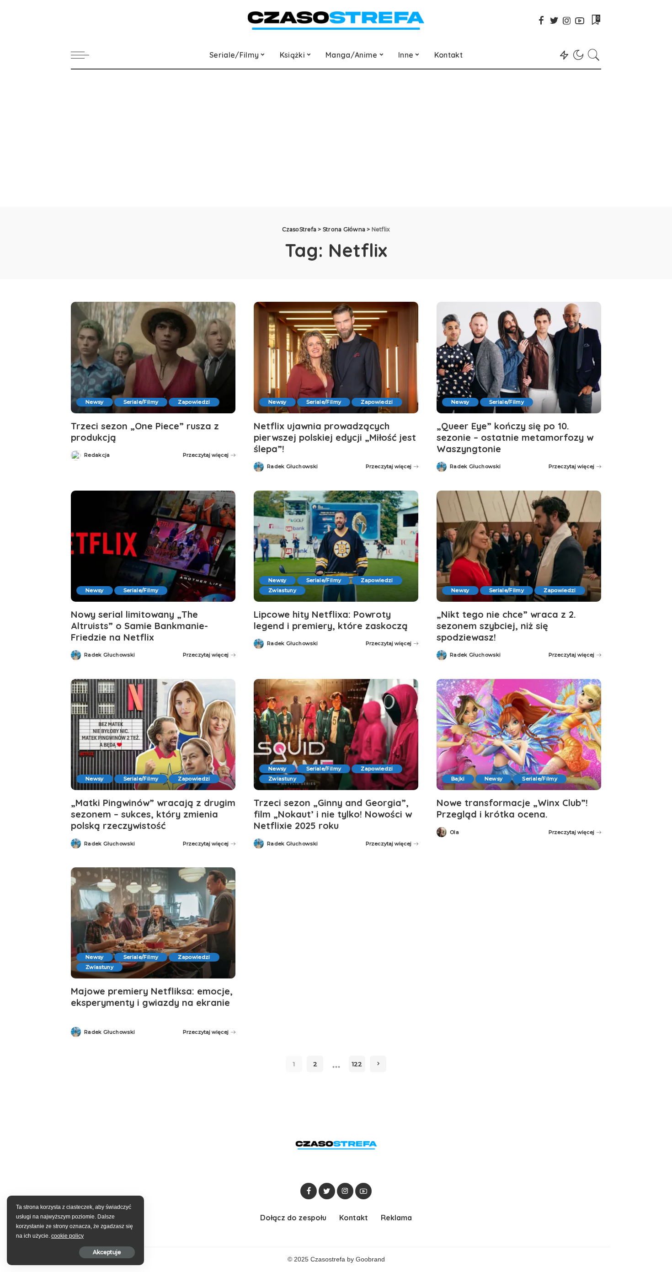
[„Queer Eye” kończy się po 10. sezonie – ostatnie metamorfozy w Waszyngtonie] (519, 357)
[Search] (594, 55)
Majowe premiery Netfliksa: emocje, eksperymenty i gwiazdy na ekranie (152, 996)
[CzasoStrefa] (336, 20)
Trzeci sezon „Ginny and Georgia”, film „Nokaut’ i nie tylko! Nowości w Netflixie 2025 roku (333, 814)
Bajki (458, 778)
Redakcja (97, 455)
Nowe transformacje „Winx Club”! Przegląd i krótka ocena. (512, 808)
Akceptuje (107, 1252)
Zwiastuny (282, 590)
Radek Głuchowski (292, 466)
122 (357, 1064)
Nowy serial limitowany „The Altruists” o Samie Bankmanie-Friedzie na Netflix (139, 626)
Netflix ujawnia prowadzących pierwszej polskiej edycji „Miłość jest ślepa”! (335, 437)
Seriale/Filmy (140, 402)
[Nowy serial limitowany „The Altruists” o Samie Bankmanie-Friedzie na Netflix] (153, 546)
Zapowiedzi (194, 402)
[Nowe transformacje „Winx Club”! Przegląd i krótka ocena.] (519, 734)
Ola (454, 832)
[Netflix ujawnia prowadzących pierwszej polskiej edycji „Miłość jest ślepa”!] (336, 357)
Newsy (94, 402)
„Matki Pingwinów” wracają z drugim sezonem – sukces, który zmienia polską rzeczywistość (153, 814)
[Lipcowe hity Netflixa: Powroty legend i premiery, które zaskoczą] (336, 546)
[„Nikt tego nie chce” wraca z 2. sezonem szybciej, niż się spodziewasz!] (519, 546)
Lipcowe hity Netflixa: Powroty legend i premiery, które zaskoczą (331, 620)
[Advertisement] (336, 138)
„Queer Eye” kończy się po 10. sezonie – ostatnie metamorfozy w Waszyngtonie (515, 437)
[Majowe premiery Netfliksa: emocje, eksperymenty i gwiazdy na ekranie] (153, 922)
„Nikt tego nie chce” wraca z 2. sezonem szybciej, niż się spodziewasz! (506, 626)
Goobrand (370, 1259)
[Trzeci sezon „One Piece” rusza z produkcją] (153, 357)
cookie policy (67, 1236)
